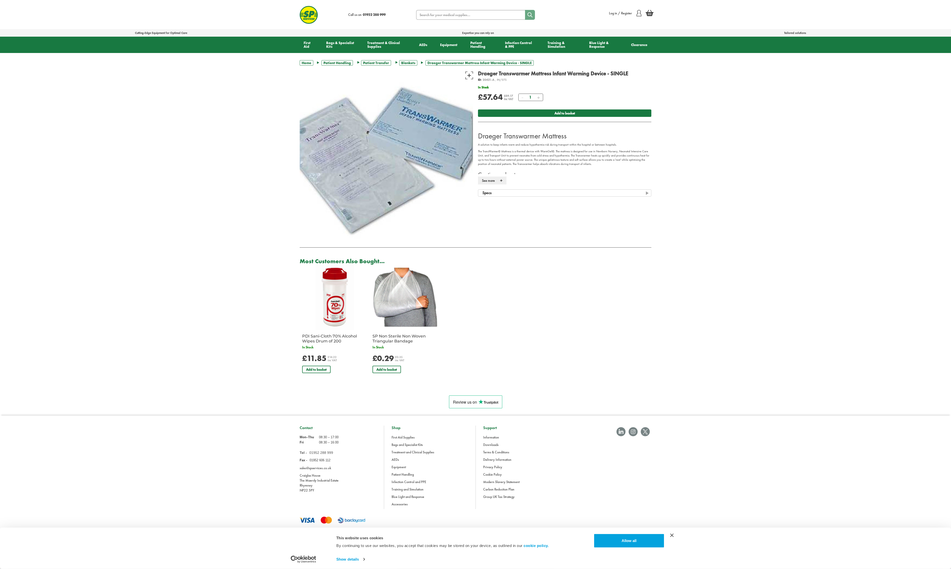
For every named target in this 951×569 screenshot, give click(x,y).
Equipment (448, 45)
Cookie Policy (492, 474)
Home (306, 63)
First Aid (307, 45)
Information (491, 437)
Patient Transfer (376, 63)
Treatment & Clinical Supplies (383, 45)
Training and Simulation (407, 489)
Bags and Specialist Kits (407, 444)
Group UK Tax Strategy (499, 496)
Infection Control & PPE (518, 45)
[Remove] (522, 97)
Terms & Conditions (496, 452)
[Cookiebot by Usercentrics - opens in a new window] (303, 559)
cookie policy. (536, 545)
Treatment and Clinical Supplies (413, 452)
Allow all (629, 541)
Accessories (400, 504)
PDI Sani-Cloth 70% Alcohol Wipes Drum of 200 (329, 338)
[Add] (538, 97)
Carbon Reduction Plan (498, 489)
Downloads (491, 444)
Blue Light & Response (599, 45)
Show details (347, 559)
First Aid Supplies (403, 437)
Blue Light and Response (408, 496)
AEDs (423, 45)
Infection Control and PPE (409, 482)
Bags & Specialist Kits (340, 45)
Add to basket (565, 113)
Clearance (639, 45)
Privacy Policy (492, 467)
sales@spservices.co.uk (315, 468)
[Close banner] (672, 535)
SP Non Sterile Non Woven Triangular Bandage (399, 338)
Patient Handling (477, 45)
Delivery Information (497, 459)
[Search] (530, 15)
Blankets (408, 63)
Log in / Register (620, 13)
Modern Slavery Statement (501, 482)
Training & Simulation (556, 45)
